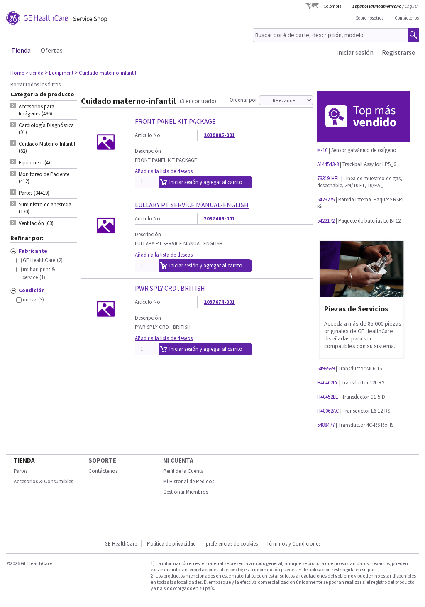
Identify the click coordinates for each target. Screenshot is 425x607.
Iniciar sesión (355, 52)
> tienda (34, 72)
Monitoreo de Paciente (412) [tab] (44, 178)
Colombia (332, 6)
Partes (20, 471)
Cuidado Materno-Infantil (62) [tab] (47, 147)
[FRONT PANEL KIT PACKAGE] (106, 163)
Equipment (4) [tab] (34, 162)
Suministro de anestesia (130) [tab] (45, 208)
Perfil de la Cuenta (183, 471)
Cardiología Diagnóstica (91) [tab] (46, 129)
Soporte (102, 460)
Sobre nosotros (369, 18)
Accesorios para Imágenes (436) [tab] (36, 110)
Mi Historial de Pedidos (188, 481)
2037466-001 (219, 218)
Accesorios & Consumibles (43, 481)
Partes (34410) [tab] (34, 192)
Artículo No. (148, 135)
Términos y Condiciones (293, 543)
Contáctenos (407, 18)
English (412, 6)
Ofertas (52, 50)
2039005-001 (219, 135)
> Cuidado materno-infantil (105, 72)
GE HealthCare (121, 543)
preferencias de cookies (232, 543)
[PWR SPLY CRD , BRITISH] (106, 330)
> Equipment (59, 72)
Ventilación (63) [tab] (36, 223)
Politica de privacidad (171, 543)
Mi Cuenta (178, 460)
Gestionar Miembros (185, 491)
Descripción (148, 150)
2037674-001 (219, 302)
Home (17, 72)
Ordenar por (243, 99)
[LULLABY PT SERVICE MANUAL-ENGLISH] (106, 246)
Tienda (21, 50)
